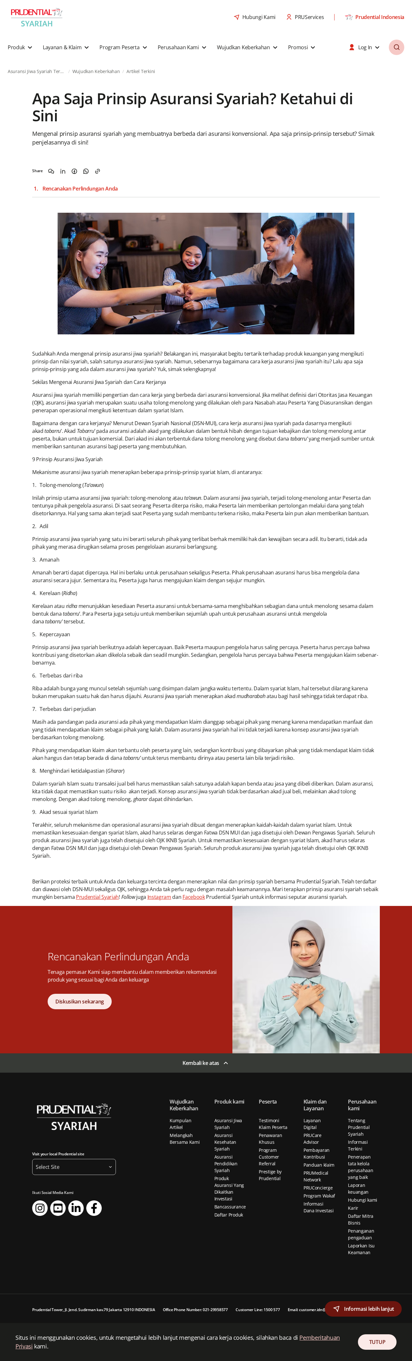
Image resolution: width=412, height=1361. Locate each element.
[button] (21, 47)
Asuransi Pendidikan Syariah (226, 1163)
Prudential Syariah (97, 896)
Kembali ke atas (201, 1063)
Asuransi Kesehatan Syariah (225, 1142)
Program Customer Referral (269, 1157)
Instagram (159, 896)
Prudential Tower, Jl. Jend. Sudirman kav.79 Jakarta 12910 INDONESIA (93, 1309)
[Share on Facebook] (74, 171)
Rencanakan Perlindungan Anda (80, 188)
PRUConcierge (318, 1188)
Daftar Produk (228, 1215)
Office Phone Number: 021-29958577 (195, 1309)
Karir (353, 1208)
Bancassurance (230, 1207)
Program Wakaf (319, 1196)
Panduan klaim (319, 1165)
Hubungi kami (362, 1200)
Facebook (194, 896)
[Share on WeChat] (51, 171)
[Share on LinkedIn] (63, 171)
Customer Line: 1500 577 (258, 1309)
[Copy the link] (97, 171)
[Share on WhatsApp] (86, 171)
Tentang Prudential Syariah (359, 1127)
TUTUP (377, 1342)
